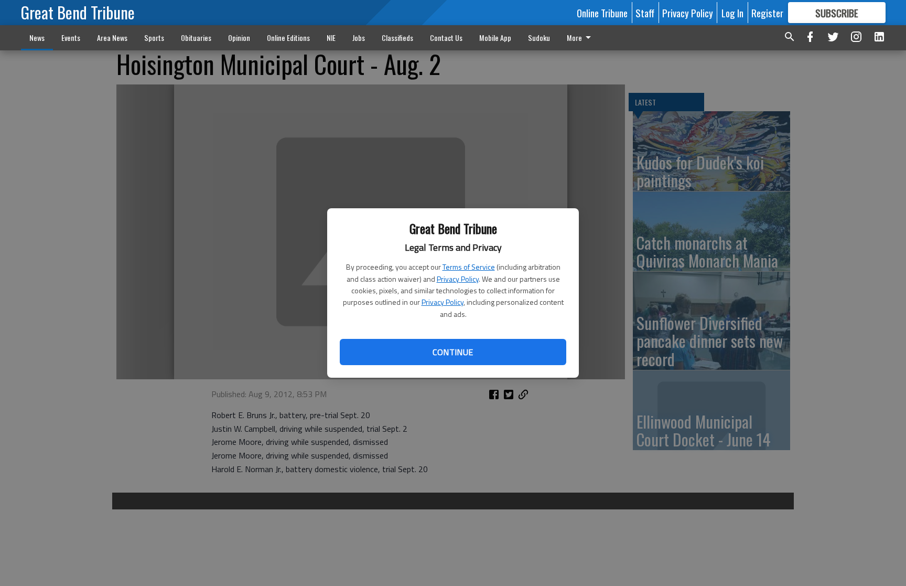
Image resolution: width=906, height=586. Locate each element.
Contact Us (446, 37)
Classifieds (397, 37)
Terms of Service (469, 266)
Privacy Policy (458, 278)
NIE (331, 37)
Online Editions (288, 37)
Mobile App (495, 37)
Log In (732, 12)
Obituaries (196, 37)
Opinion (239, 37)
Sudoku (539, 37)
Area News (112, 37)
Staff (644, 12)
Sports (154, 37)
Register (767, 12)
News (37, 37)
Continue (453, 352)
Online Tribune (602, 12)
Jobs (358, 37)
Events (70, 37)
